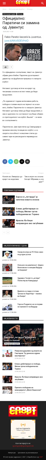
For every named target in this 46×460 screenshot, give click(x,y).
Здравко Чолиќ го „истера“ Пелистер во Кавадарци (29, 279)
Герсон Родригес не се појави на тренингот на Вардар (30, 305)
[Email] (21, 161)
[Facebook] (4, 161)
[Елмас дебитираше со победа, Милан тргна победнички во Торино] (8, 211)
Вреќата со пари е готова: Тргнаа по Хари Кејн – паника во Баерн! (30, 293)
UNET (41, 457)
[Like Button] (5, 67)
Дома (4, 9)
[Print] (27, 161)
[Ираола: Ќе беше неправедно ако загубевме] (8, 223)
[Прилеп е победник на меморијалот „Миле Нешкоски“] (7, 390)
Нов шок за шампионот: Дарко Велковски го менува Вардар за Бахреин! (31, 267)
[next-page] (7, 232)
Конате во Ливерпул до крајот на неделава (12, 177)
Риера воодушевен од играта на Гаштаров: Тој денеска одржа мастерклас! (28, 353)
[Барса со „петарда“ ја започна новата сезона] (8, 199)
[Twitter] (10, 161)
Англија (5, 226)
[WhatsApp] (16, 161)
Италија (30, 9)
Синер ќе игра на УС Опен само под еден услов (30, 253)
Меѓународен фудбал (17, 9)
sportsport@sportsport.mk (23, 446)
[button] (4, 3)
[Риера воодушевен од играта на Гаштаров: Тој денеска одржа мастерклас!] (7, 353)
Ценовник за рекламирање (28, 453)
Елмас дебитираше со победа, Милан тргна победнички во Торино (27, 211)
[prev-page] (4, 232)
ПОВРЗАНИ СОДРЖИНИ (13, 190)
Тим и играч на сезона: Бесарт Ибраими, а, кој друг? (34, 179)
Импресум (12, 453)
